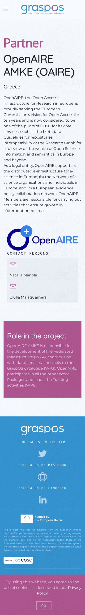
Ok (43, 605)
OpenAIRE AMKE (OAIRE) (39, 65)
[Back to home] (42, 9)
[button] (6, 9)
